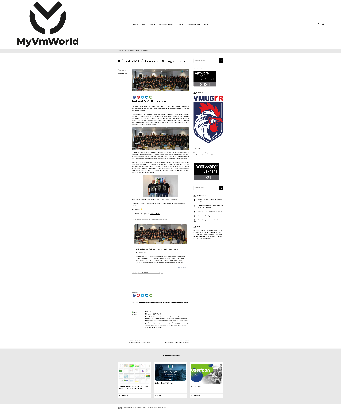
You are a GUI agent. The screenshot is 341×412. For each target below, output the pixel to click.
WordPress (120, 408)
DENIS (155, 213)
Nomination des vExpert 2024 (206, 216)
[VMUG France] (208, 120)
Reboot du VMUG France (164, 383)
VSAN (185, 302)
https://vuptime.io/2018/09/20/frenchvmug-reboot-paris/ (147, 273)
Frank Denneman (157, 302)
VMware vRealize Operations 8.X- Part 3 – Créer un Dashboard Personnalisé (133, 387)
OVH (172, 302)
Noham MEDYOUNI (122, 70)
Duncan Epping (147, 302)
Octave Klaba (166, 302)
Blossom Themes (157, 407)
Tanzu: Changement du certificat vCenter (209, 220)
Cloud (140, 302)
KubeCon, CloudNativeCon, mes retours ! (210, 211)
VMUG (181, 302)
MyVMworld (129, 407)
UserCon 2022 (196, 386)
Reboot (176, 302)
